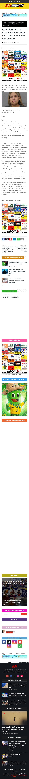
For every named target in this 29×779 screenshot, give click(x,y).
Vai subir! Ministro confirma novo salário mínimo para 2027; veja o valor (18, 685)
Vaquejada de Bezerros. (9, 593)
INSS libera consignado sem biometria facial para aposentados (18, 694)
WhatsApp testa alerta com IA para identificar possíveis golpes (18, 263)
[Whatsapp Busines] (25, 646)
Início (5, 769)
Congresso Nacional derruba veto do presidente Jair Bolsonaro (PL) (13, 601)
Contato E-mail (22, 769)
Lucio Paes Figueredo (8, 42)
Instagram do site (12, 769)
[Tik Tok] (25, 642)
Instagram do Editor (14, 771)
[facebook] (9, 1)
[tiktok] (20, 1)
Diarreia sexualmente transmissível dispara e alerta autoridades (16, 280)
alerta (10, 22)
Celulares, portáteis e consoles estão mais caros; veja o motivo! (17, 702)
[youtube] (14, 1)
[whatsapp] (20, 646)
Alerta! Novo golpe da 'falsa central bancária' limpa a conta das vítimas (17, 271)
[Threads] (4, 646)
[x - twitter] (12, 1)
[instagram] (17, 1)
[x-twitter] (9, 642)
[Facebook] (14, 646)
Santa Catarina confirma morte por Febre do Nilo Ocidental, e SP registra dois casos (14, 729)
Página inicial (6, 22)
